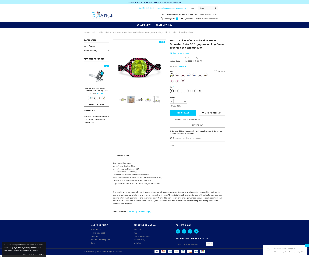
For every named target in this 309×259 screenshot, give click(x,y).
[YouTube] (196, 231)
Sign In (199, 19)
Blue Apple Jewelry (191, 58)
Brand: (172, 58)
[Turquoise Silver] (89, 98)
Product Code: (175, 61)
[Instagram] (184, 231)
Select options (96, 104)
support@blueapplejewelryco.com (172, 8)
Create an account (211, 19)
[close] (224, 2)
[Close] (307, 245)
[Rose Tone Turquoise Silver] (99, 98)
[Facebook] (178, 231)
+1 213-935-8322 (147, 8)
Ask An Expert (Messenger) (140, 211)
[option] (96, 86)
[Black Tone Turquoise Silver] (94, 98)
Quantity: (173, 97)
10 (200, 91)
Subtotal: (173, 106)
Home (87, 32)
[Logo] (102, 15)
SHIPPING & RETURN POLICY (206, 14)
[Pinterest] (190, 231)
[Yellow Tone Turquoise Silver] (103, 98)
